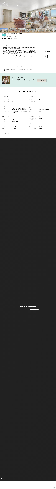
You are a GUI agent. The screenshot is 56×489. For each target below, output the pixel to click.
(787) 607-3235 (19, 80)
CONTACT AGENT (42, 80)
